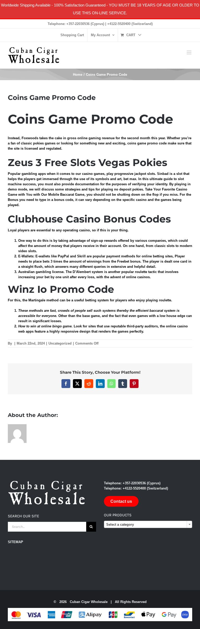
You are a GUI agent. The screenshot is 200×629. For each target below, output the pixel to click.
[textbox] (148, 524)
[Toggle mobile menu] (189, 52)
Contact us (121, 501)
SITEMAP (15, 542)
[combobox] (148, 524)
